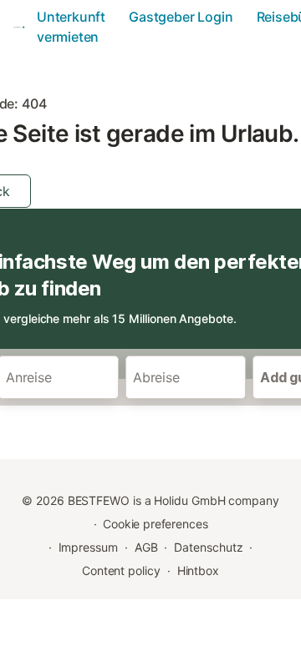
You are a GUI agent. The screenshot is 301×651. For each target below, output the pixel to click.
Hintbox (198, 570)
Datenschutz (208, 547)
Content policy (121, 570)
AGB (146, 547)
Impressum (88, 547)
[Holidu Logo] (20, 27)
